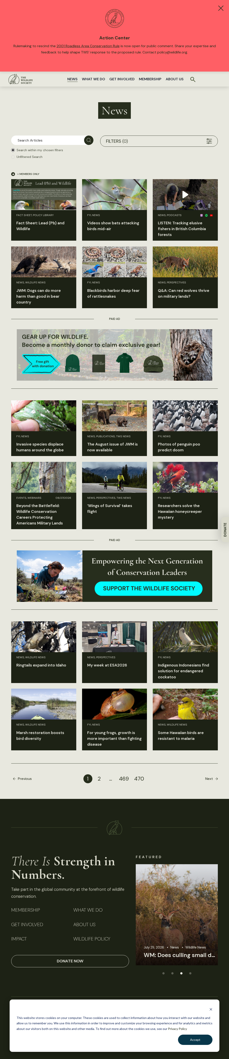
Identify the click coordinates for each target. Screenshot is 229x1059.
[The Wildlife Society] (20, 79)
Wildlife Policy (91, 939)
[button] (163, 973)
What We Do (93, 79)
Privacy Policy (177, 1029)
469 (124, 778)
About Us (175, 79)
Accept (195, 1040)
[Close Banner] (220, 8)
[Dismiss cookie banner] (210, 1009)
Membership (150, 79)
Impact (19, 939)
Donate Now (70, 961)
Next (209, 778)
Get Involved (122, 79)
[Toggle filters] (209, 141)
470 (139, 778)
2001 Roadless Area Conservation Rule (88, 46)
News (72, 79)
